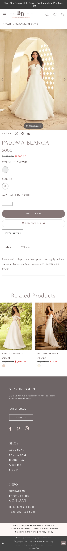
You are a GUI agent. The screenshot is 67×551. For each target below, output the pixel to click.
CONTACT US (17, 490)
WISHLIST (15, 465)
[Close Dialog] (3, 543)
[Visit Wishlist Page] (55, 14)
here (38, 548)
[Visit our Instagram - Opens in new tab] (27, 428)
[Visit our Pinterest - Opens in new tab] (18, 429)
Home (7, 24)
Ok (63, 543)
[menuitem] (4, 14)
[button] (4, 14)
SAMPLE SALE (18, 454)
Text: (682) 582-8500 (22, 511)
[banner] (21, 14)
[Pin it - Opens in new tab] (22, 133)
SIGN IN (14, 470)
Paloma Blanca (27, 24)
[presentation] (16, 326)
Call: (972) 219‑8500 (22, 507)
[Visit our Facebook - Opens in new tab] (10, 429)
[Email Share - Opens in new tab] (28, 133)
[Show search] (47, 14)
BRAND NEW (16, 460)
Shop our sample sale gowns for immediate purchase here (33, 4)
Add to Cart (33, 213)
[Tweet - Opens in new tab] (16, 133)
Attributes (13, 233)
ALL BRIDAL (16, 449)
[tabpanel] (33, 79)
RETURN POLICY (19, 496)
